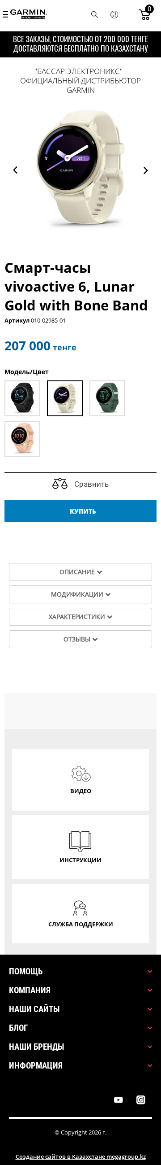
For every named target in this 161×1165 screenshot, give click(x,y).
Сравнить (90, 484)
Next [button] (145, 170)
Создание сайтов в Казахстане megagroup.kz (81, 1156)
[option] (80, 170)
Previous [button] (15, 170)
